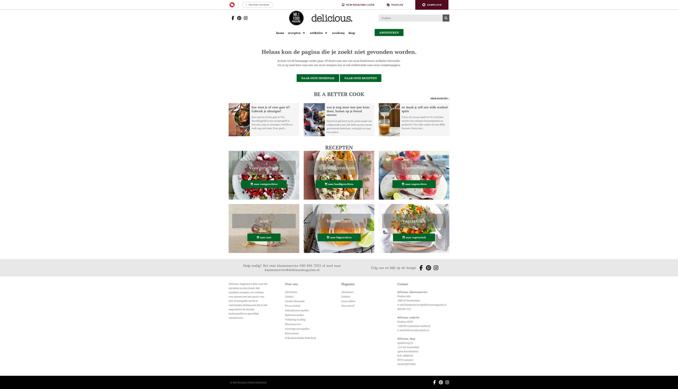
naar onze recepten (360, 78)
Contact (289, 296)
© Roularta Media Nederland (300, 338)
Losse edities (348, 301)
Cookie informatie (295, 301)
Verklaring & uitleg (295, 319)
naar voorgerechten (266, 184)
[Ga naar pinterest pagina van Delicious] (238, 18)
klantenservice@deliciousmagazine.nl (292, 270)
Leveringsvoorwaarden (297, 328)
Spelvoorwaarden (294, 315)
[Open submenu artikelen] (326, 32)
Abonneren (347, 292)
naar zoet (265, 237)
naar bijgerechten (341, 237)
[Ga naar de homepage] (296, 18)
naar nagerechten (416, 184)
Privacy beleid (292, 305)
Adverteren (291, 292)
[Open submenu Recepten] (303, 32)
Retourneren (292, 333)
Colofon (345, 296)
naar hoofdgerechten (340, 184)
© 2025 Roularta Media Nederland (248, 382)
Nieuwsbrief (347, 305)
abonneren (389, 32)
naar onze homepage (318, 78)
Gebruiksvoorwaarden (297, 310)
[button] (431, 5)
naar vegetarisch (416, 237)
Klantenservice (293, 324)
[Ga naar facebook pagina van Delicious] (232, 18)
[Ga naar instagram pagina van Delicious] (244, 18)
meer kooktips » (439, 99)
